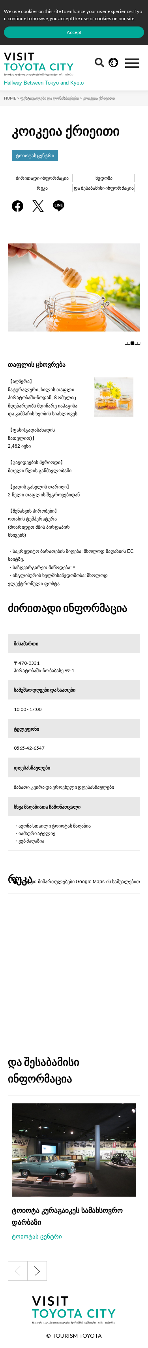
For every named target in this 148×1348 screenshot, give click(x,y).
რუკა (42, 187)
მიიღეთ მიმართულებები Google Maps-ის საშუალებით (80, 881)
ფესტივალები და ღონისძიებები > (51, 98)
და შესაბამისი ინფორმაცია (104, 187)
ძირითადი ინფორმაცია (42, 178)
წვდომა (104, 178)
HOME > (11, 98)
